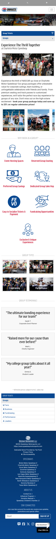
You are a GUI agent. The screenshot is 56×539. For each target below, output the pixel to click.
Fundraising (14, 288)
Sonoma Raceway (27, 483)
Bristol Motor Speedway (27, 463)
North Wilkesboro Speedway (27, 481)
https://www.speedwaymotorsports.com (28, 446)
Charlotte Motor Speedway (27, 465)
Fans (15, 271)
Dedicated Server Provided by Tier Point (28, 450)
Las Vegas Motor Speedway (27, 474)
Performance (41, 288)
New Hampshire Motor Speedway (27, 478)
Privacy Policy (28, 452)
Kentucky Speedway (27, 472)
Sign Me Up (44, 516)
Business (41, 271)
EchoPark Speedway (27, 469)
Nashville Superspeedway (27, 476)
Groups (5, 38)
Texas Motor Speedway (27, 485)
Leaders (8, 421)
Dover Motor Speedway (27, 467)
